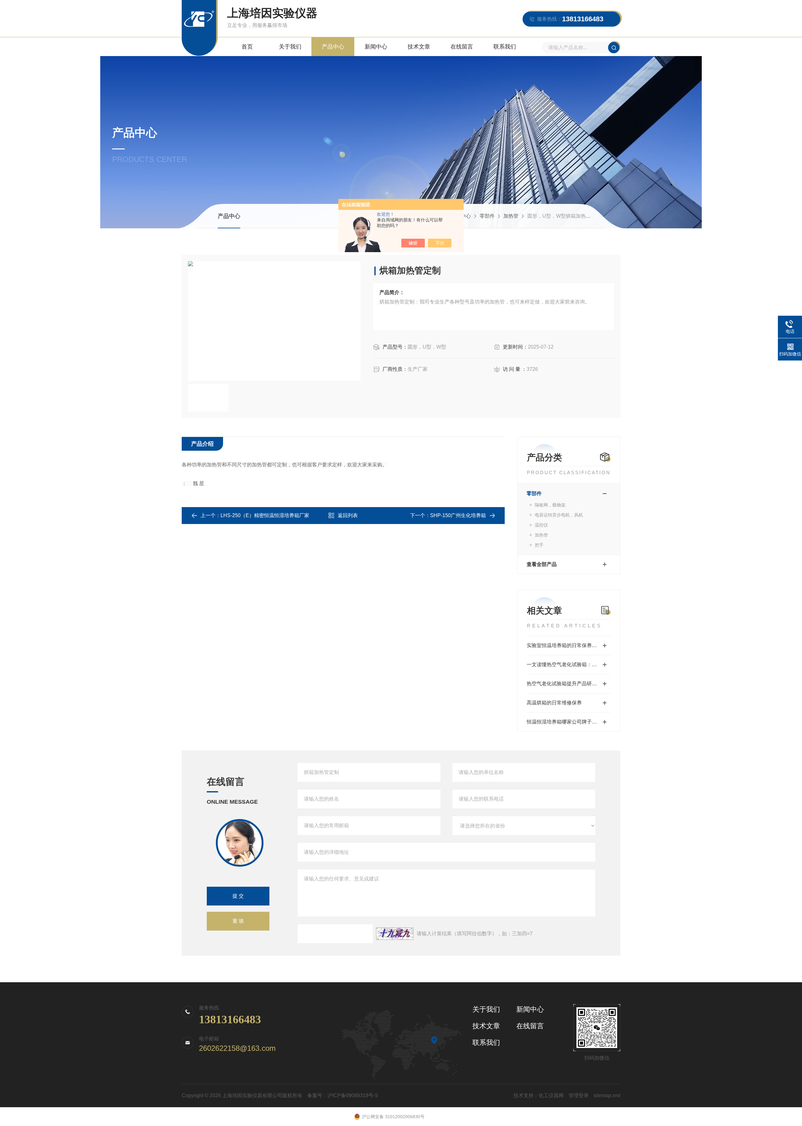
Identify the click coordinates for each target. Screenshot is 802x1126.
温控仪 (541, 524)
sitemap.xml (607, 1095)
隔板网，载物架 (550, 504)
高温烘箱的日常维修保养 (554, 702)
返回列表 (348, 515)
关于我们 (290, 47)
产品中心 (333, 47)
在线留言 (461, 47)
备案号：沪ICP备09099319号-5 (342, 1095)
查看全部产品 (542, 564)
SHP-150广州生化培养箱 (458, 515)
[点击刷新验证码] (395, 933)
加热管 (510, 216)
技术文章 (419, 47)
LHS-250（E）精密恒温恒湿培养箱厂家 (265, 515)
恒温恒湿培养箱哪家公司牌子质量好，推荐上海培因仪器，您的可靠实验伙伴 (569, 721)
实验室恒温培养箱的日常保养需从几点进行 (569, 645)
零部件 (487, 216)
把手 (539, 544)
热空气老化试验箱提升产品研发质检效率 (569, 683)
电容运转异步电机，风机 (559, 514)
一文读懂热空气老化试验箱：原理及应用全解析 (569, 664)
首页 (247, 47)
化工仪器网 (551, 1095)
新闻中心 (376, 47)
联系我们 (504, 47)
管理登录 (579, 1095)
